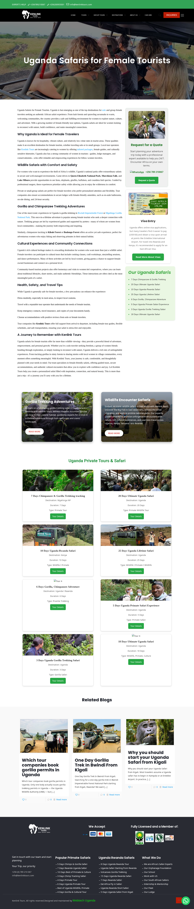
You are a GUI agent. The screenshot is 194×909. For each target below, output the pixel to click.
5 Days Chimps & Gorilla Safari (72, 864)
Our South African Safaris (156, 880)
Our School (149, 872)
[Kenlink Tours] (31, 14)
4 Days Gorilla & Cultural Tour (71, 891)
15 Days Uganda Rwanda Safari (116, 876)
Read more (61, 799)
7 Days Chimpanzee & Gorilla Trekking (148, 279)
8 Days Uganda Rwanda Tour (115, 864)
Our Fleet (148, 888)
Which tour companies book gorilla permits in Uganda (40, 767)
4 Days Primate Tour (67, 880)
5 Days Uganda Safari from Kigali (117, 891)
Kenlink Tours (27, 149)
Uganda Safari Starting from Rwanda (118, 868)
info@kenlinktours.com (81, 4)
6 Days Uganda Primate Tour (71, 884)
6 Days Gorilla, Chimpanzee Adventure (148, 299)
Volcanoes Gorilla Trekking (114, 872)
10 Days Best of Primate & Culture (74, 872)
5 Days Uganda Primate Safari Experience (150, 304)
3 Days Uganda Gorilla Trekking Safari (148, 309)
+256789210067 (37, 4)
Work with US (150, 876)
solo (104, 110)
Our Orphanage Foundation (157, 868)
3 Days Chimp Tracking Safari (71, 876)
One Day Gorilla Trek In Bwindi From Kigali (96, 765)
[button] (186, 900)
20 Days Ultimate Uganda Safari (145, 284)
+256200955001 (57, 4)
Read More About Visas (148, 257)
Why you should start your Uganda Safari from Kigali (148, 757)
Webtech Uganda (84, 900)
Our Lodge (149, 891)
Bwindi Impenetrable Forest (90, 213)
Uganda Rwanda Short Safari (115, 888)
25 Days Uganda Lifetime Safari (145, 294)
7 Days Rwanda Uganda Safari (72, 868)
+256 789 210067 (154, 172)
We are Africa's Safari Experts (158, 864)
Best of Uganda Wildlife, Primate (73, 888)
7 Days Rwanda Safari (111, 880)
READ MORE (34, 431)
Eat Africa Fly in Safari (111, 884)
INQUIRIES (171, 15)
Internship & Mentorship (156, 884)
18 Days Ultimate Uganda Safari (145, 314)
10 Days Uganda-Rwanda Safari (145, 289)
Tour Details (58, 516)
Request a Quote (146, 180)
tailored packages (85, 149)
